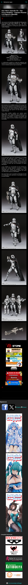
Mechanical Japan (8, 2)
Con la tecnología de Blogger (15, 583)
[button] (2, 19)
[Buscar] (26, 2)
